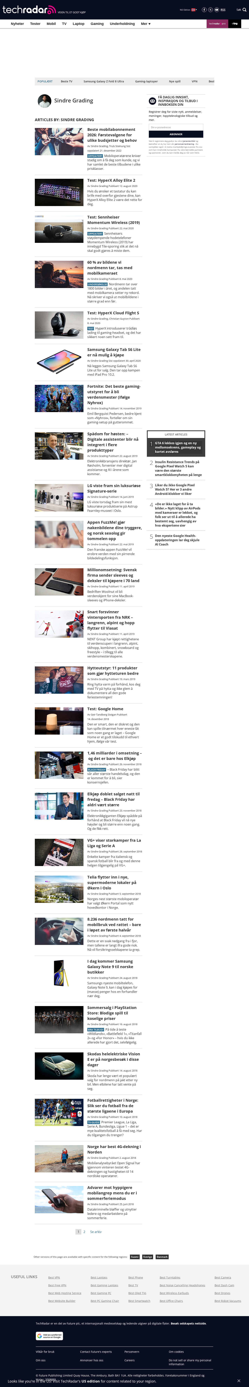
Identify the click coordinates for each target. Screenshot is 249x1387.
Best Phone (135, 1277)
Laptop (78, 24)
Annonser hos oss (91, 1360)
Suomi (135, 1256)
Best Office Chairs (171, 1301)
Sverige (147, 1256)
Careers (129, 1360)
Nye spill (175, 81)
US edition (91, 1381)
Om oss (41, 1360)
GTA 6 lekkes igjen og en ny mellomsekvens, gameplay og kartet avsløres (178, 447)
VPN (194, 81)
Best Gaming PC (101, 1293)
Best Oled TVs (137, 1293)
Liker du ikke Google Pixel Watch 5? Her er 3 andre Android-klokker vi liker (175, 489)
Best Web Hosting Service (64, 1293)
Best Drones (222, 1293)
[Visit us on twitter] (210, 9)
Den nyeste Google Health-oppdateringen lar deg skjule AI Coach (177, 540)
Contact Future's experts (96, 1352)
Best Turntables (170, 1277)
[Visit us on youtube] (216, 9)
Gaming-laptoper (146, 81)
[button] (241, 10)
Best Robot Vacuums (228, 1301)
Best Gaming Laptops (104, 1285)
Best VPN (54, 1277)
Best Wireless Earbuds (174, 1293)
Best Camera (223, 1277)
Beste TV (66, 81)
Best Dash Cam (224, 1285)
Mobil (51, 24)
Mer (144, 24)
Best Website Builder (61, 1301)
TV (64, 24)
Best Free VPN (57, 1285)
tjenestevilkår (189, 141)
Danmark (162, 1256)
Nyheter (17, 24)
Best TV (133, 1285)
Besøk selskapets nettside (188, 1323)
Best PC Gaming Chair (105, 1301)
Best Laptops (99, 1277)
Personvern (131, 1352)
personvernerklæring (185, 144)
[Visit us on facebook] (204, 9)
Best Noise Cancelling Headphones (182, 1285)
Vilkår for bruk (45, 1352)
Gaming (97, 24)
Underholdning (122, 24)
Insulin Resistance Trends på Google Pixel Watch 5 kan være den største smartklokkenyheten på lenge (178, 468)
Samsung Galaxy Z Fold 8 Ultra (104, 81)
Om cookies (176, 1352)
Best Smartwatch (139, 1301)
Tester (35, 24)
